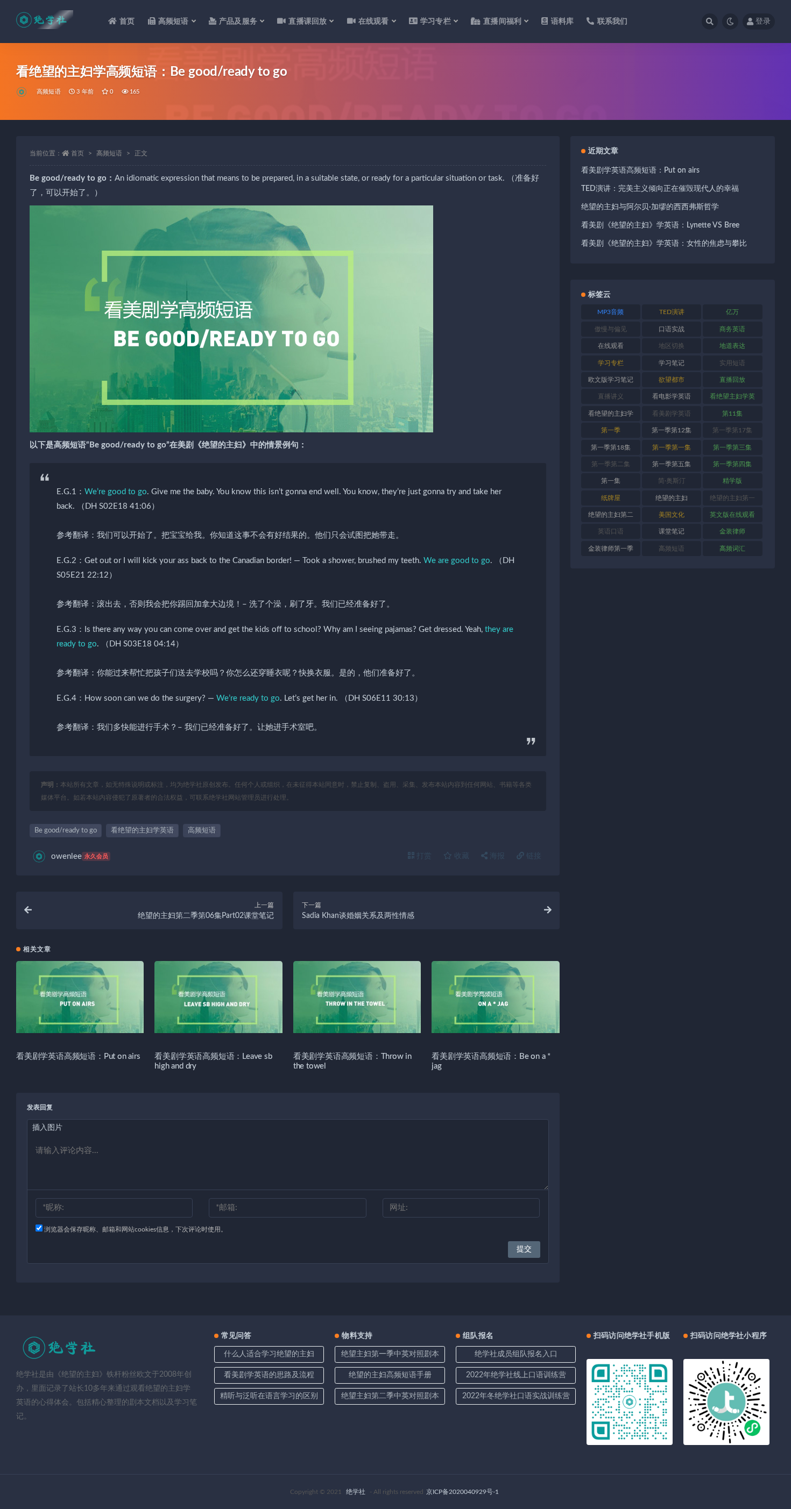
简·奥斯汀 (672, 481)
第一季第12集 (671, 430)
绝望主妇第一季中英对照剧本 (390, 1354)
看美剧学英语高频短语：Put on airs (78, 1056)
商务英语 (732, 329)
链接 (532, 856)
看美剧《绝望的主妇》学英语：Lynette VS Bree (660, 225)
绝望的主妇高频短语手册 (390, 1375)
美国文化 (671, 514)
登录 (763, 21)
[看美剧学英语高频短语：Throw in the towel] (357, 997)
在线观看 (611, 346)
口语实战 (671, 329)
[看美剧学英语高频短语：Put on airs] (80, 997)
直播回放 (732, 379)
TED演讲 (671, 312)
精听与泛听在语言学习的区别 (269, 1396)
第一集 (610, 481)
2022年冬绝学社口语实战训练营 (516, 1396)
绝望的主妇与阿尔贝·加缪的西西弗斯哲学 (650, 207)
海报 (496, 856)
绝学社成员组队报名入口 (516, 1354)
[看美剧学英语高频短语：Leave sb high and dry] (218, 997)
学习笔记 (671, 363)
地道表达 (732, 346)
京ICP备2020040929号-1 (462, 1492)
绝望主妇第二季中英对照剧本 (390, 1396)
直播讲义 (611, 396)
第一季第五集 (671, 464)
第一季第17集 (732, 430)
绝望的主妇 (671, 498)
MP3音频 (610, 312)
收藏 (460, 856)
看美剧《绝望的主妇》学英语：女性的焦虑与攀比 (664, 243)
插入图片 (47, 1127)
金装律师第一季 (610, 548)
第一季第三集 (732, 447)
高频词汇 (732, 548)
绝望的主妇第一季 (732, 500)
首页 (127, 21)
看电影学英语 (671, 396)
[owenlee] (22, 92)
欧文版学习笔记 (610, 379)
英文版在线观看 (732, 514)
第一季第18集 (611, 447)
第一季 (610, 430)
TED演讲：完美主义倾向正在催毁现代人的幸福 (660, 189)
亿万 (732, 312)
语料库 (562, 21)
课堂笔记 (671, 531)
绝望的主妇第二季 (610, 516)
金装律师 (732, 531)
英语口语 (611, 531)
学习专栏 (611, 363)
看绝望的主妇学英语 (142, 830)
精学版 (732, 481)
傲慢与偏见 (611, 329)
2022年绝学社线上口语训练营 (516, 1375)
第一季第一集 (671, 447)
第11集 (732, 413)
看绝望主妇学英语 (732, 398)
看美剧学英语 (671, 413)
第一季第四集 (732, 464)
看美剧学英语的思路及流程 (269, 1375)
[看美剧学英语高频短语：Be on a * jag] (495, 997)
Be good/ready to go (65, 830)
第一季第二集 (610, 464)
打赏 (423, 856)
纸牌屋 (610, 498)
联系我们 (612, 21)
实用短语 (732, 363)
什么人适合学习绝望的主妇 (269, 1354)
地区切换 (671, 346)
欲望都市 (671, 379)
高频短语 (49, 92)
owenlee (79, 856)
